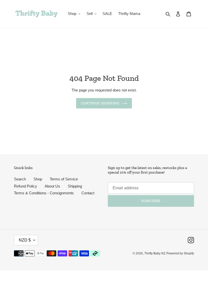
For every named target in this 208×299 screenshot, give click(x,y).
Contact (87, 193)
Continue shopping (100, 103)
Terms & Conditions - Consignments (44, 193)
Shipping (75, 186)
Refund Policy (25, 186)
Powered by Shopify (180, 253)
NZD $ (25, 240)
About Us (52, 186)
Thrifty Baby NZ (154, 253)
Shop (37, 179)
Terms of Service (64, 179)
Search (20, 179)
